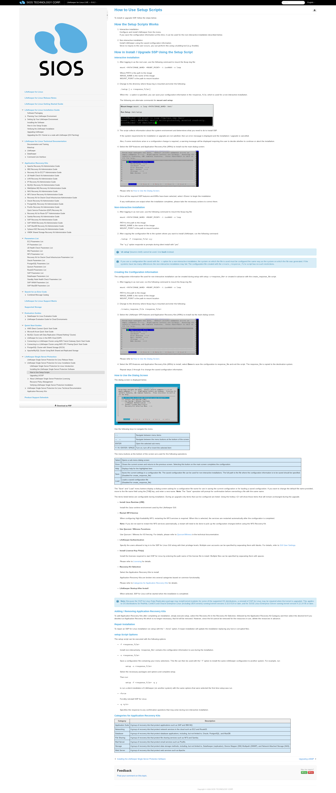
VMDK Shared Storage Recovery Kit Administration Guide (49, 232)
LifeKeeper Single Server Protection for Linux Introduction (52, 366)
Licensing (137, 561)
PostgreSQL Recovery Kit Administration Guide (45, 204)
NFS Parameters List (35, 254)
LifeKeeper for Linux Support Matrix (41, 301)
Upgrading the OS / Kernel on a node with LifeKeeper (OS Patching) (53, 135)
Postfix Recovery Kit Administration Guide (43, 207)
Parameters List (32, 238)
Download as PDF (64, 405)
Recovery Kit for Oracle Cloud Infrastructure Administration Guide (52, 198)
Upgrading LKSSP (37, 376)
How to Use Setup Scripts (37, 126)
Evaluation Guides (33, 313)
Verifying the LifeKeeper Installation (40, 129)
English (310, 2)
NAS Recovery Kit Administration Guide (42, 191)
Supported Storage (33, 307)
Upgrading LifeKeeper (35, 132)
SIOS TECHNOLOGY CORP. (44, 2)
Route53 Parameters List (36, 270)
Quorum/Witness (184, 534)
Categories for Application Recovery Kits (150, 583)
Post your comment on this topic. (132, 775)
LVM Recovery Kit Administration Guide (42, 179)
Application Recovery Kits (36, 163)
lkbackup (30, 147)
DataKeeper (31, 154)
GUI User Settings (287, 545)
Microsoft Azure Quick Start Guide (40, 332)
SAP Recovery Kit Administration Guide (42, 220)
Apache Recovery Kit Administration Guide (43, 166)
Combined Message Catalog (38, 295)
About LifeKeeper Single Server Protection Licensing (50, 379)
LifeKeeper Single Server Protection (41, 357)
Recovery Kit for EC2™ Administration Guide (44, 172)
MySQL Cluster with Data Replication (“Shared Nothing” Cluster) (51, 335)
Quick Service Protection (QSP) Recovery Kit (44, 210)
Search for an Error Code (36, 292)
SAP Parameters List (35, 273)
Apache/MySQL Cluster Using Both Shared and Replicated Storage (52, 351)
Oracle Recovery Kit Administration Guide (43, 201)
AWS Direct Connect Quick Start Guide (42, 328)
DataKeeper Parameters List (38, 276)
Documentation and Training (38, 144)
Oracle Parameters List (36, 260)
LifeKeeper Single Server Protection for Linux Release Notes (50, 360)
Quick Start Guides (33, 325)
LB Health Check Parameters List (40, 248)
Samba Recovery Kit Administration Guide (43, 217)
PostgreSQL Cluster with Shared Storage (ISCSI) (46, 347)
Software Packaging (35, 113)
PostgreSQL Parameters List (38, 264)
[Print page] (314, 10)
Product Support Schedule (36, 397)
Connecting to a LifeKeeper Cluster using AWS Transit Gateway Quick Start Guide (58, 341)
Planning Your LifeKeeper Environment (42, 116)
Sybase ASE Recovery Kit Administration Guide (45, 229)
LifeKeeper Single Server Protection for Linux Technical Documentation (54, 388)
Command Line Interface (36, 157)
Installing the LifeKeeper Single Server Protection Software (52, 369)
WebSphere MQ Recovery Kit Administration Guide (46, 188)
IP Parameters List (34, 245)
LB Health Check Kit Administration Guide (43, 176)
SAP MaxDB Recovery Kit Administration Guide (45, 226)
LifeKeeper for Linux (34, 92)
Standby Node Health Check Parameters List (44, 279)
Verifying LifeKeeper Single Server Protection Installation (51, 385)
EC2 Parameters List (35, 242)
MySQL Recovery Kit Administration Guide (43, 185)
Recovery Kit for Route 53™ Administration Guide (46, 213)
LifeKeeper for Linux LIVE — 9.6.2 (81, 2)
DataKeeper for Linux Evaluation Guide (42, 316)
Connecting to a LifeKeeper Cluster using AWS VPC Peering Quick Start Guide (57, 344)
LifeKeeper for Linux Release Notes (40, 98)
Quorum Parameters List (36, 267)
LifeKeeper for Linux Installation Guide (42, 110)
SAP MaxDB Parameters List (38, 286)
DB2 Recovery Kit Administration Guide (42, 169)
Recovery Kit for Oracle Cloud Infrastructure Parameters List (50, 257)
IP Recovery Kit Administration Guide (41, 182)
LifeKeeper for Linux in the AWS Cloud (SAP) (44, 338)
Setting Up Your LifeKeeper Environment (42, 119)
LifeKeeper (31, 151)
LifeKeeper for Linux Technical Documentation (46, 141)
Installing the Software (35, 122)
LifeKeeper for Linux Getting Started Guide (44, 104)
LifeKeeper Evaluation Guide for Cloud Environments (47, 319)
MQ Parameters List (35, 251)
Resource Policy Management (41, 382)
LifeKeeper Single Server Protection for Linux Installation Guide (51, 363)
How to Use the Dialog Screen (146, 191)
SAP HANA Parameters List (38, 283)
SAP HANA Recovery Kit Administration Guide (45, 223)
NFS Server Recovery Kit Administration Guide (45, 194)
